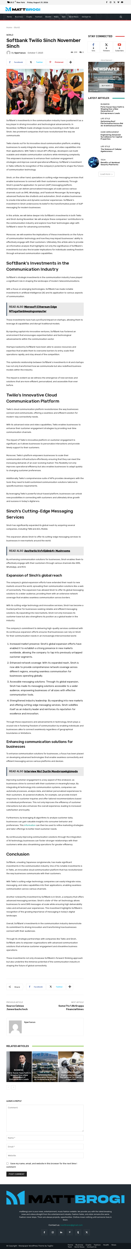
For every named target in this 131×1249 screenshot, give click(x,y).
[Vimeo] (118, 2)
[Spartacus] (9, 53)
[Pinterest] (70, 1232)
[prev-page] (8, 1087)
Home (9, 27)
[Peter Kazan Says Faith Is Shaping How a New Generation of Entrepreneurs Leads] (19, 1066)
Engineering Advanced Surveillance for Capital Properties (71, 1077)
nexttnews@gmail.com (71, 1225)
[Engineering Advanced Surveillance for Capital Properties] (71, 1066)
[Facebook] (107, 2)
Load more (105, 174)
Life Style (45, 1072)
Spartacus (20, 53)
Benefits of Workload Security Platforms (110, 164)
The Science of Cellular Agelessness (111, 150)
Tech (103, 160)
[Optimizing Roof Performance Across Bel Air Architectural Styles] (45, 1066)
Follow (106, 44)
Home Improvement (70, 1072)
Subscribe (119, 44)
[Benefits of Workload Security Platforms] (93, 162)
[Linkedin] (61, 1232)
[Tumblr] (78, 1232)
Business (18, 1070)
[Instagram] (110, 2)
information (30, 825)
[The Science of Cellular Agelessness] (93, 149)
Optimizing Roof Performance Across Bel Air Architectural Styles (45, 1077)
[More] (70, 62)
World (17, 27)
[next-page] (13, 1087)
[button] (121, 17)
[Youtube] (122, 2)
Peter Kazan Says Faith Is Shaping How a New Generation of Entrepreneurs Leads (19, 1076)
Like (93, 44)
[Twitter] (114, 2)
